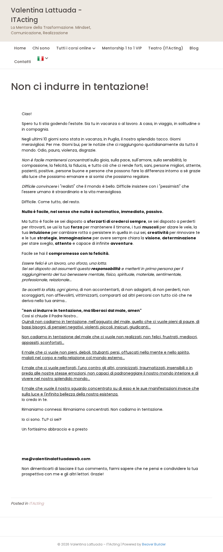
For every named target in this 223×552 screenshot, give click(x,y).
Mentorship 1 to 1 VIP (122, 48)
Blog (194, 48)
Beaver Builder (154, 544)
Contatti (22, 61)
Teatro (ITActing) (165, 48)
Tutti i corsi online (73, 48)
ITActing (36, 503)
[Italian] (42, 58)
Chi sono (41, 48)
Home (20, 48)
